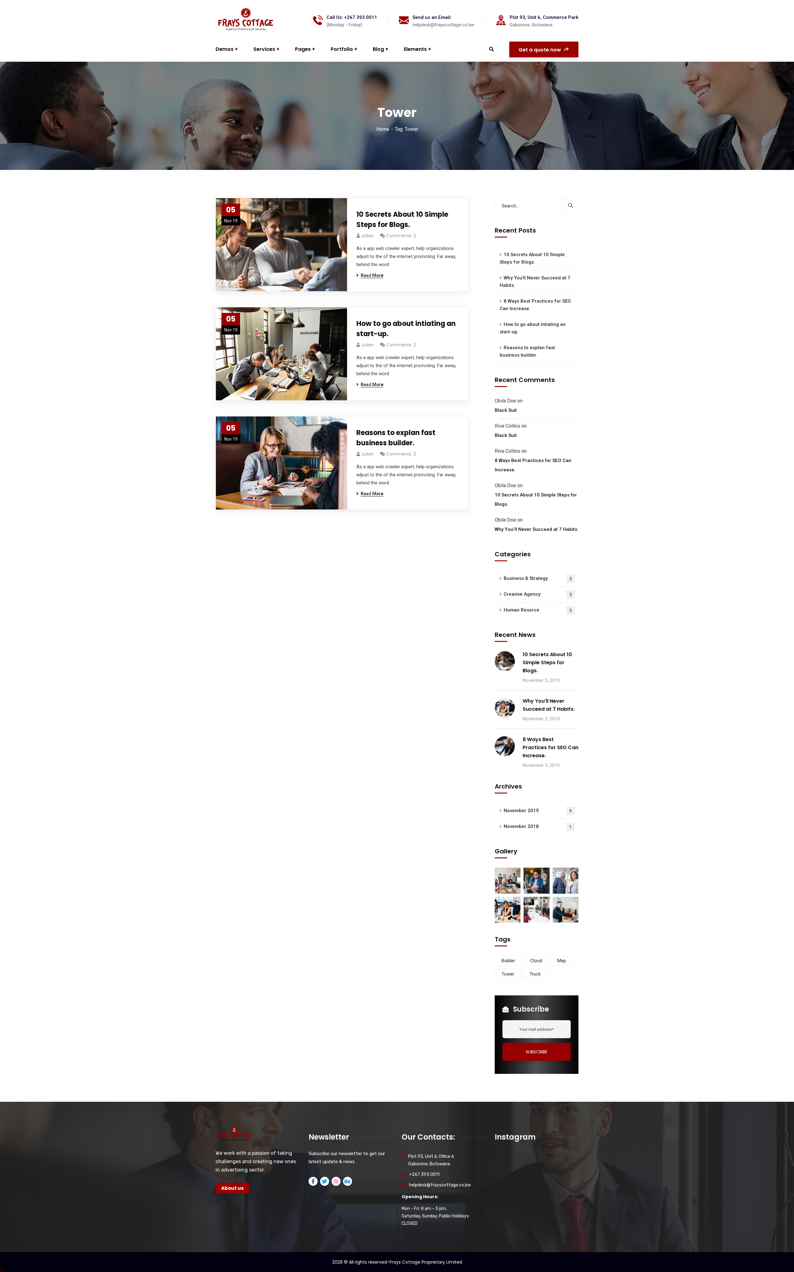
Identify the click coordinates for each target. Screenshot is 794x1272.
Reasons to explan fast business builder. (395, 438)
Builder (508, 960)
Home (382, 129)
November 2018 (538, 826)
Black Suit (506, 410)
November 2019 (538, 810)
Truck (535, 974)
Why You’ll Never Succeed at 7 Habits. (535, 281)
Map (561, 960)
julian (367, 236)
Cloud (536, 960)
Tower (508, 974)
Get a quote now (540, 49)
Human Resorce (538, 610)
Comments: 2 (401, 236)
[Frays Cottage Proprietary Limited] (246, 20)
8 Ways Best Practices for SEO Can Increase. (535, 304)
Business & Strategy (538, 578)
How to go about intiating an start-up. (406, 329)
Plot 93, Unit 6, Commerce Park (544, 17)
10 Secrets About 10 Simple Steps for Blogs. (402, 219)
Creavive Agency (538, 594)
